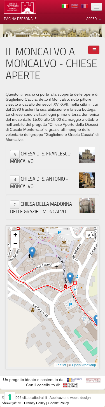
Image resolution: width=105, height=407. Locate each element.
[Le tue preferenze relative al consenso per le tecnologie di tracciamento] (9, 397)
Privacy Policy (34, 403)
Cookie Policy (58, 403)
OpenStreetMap (84, 364)
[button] (97, 320)
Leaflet (61, 364)
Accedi (92, 18)
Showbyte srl (11, 403)
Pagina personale (20, 18)
